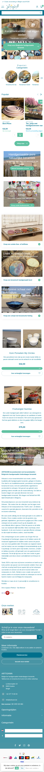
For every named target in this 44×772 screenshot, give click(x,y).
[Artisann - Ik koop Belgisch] (13, 593)
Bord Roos (7, 123)
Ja (17, 768)
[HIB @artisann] (11, 593)
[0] (41, 7)
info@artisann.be (11, 700)
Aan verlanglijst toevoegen (20, 373)
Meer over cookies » (32, 768)
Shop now (20, 143)
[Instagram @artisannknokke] (4, 593)
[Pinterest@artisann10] (7, 593)
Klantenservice (22, 655)
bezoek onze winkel (22, 661)
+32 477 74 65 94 (11, 694)
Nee (22, 768)
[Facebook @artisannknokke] (2, 593)
